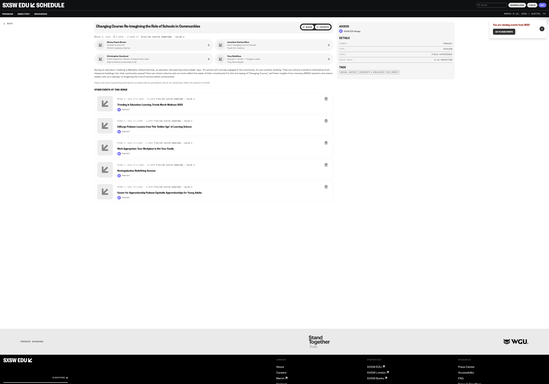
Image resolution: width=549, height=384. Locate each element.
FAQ (461, 378)
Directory (24, 14)
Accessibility (466, 372)
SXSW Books (375, 378)
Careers (281, 372)
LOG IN (532, 5)
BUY (542, 5)
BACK (9, 24)
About (280, 366)
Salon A (179, 37)
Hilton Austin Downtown (157, 37)
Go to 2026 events (504, 31)
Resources (40, 14)
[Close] (542, 28)
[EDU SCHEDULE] (33, 5)
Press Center (466, 366)
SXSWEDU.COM (517, 5)
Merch (280, 378)
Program (7, 14)
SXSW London (376, 372)
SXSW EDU (374, 366)
